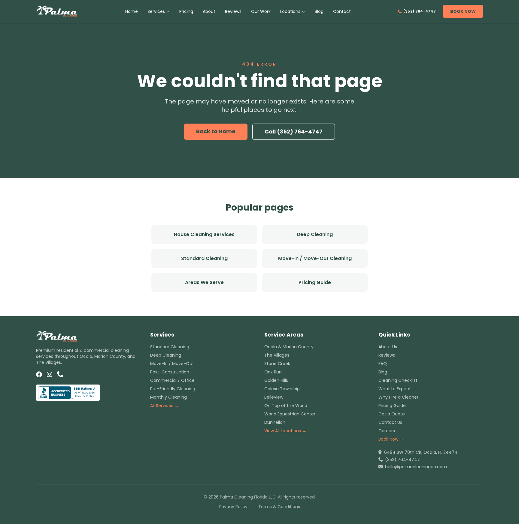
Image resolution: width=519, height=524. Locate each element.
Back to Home (215, 131)
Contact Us (390, 422)
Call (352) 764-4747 (294, 131)
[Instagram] (49, 374)
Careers (386, 431)
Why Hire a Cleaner (398, 397)
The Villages (276, 355)
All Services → (164, 406)
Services (156, 11)
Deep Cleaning (315, 234)
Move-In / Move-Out (172, 364)
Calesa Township (282, 389)
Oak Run (273, 372)
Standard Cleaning (204, 258)
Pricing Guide (315, 282)
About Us (387, 347)
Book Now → (391, 439)
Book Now (463, 11)
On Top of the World (285, 406)
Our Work (261, 11)
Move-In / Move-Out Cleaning (315, 258)
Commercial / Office (172, 380)
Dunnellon (274, 422)
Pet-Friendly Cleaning (172, 389)
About (209, 11)
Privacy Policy (233, 507)
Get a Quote (391, 414)
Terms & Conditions (279, 507)
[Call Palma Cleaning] (60, 374)
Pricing (186, 11)
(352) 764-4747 (419, 11)
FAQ (382, 364)
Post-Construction (169, 372)
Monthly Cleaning (168, 397)
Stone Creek (277, 364)
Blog (319, 11)
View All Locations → (285, 431)
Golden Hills (276, 380)
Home (131, 11)
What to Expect (394, 389)
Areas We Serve (204, 282)
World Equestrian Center (289, 414)
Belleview (273, 397)
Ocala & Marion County (289, 347)
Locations (290, 11)
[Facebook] (39, 374)
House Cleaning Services (204, 234)
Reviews (233, 11)
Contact (342, 11)
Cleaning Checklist (397, 380)
